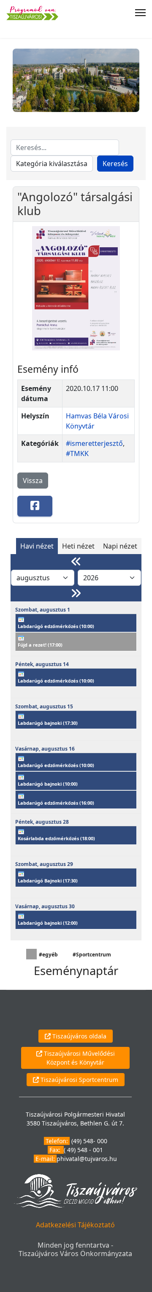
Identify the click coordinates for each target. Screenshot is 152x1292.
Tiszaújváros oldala (78, 1036)
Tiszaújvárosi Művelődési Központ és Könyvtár (78, 1057)
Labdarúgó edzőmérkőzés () (56, 626)
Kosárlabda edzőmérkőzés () (56, 838)
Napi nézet (120, 546)
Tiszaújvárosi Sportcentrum (78, 1080)
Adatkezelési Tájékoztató (75, 1224)
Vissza (33, 480)
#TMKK (77, 453)
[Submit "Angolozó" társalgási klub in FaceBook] (34, 506)
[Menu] (140, 12)
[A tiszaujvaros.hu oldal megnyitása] (75, 1190)
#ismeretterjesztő (94, 443)
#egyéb (48, 954)
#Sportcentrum (92, 954)
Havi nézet (37, 546)
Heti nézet (78, 546)
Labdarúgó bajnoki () (48, 723)
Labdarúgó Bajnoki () (48, 880)
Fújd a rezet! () (40, 645)
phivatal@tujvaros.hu (87, 1159)
